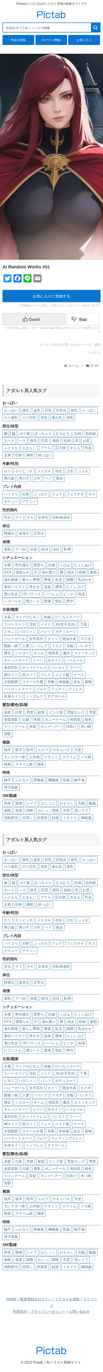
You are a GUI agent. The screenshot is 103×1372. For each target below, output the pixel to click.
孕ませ (34, 587)
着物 (88, 682)
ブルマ (41, 689)
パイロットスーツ (18, 689)
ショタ (83, 471)
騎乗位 (9, 533)
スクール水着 (32, 682)
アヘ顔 (20, 549)
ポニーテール (55, 719)
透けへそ (33, 601)
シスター (22, 653)
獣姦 (66, 780)
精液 (82, 572)
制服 (47, 617)
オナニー (11, 501)
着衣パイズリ (14, 587)
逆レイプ (81, 810)
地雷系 (53, 653)
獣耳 (30, 750)
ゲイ (18, 517)
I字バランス (31, 594)
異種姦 (39, 780)
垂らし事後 (31, 580)
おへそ (9, 441)
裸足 (7, 653)
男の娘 (9, 478)
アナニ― (29, 501)
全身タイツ (13, 696)
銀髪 (41, 712)
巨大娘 (60, 448)
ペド (48, 478)
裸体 (58, 587)
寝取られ (23, 572)
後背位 (24, 533)
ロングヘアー (51, 726)
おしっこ (48, 803)
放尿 (18, 810)
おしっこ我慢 (48, 810)
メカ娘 (85, 757)
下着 (83, 624)
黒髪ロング (76, 712)
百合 (7, 517)
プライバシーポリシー (48, 1312)
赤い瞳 (85, 726)
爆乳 (25, 410)
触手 (7, 780)
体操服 (64, 682)
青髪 (92, 712)
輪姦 (92, 803)
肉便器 (42, 818)
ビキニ (9, 632)
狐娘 (7, 764)
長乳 (44, 418)
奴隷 (55, 818)
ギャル (39, 653)
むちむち (63, 434)
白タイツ (55, 660)
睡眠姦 (86, 818)
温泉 (47, 587)
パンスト (58, 668)
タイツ (53, 639)
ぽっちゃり (43, 434)
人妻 (25, 646)
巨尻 (44, 441)
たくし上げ (75, 587)
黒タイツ (29, 675)
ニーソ (38, 660)
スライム (69, 757)
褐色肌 (75, 719)
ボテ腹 (25, 434)
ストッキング (84, 653)
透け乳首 (11, 594)
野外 (70, 601)
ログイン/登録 (51, 40)
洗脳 (81, 803)
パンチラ (85, 646)
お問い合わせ (79, 1312)
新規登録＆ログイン (36, 1299)
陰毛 (33, 441)
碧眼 (7, 734)
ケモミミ (51, 757)
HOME (11, 1299)
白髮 (25, 719)
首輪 (70, 646)
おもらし (67, 803)
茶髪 (32, 726)
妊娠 (51, 565)
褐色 (88, 719)
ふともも (11, 448)
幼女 (58, 471)
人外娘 (34, 757)
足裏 (7, 455)
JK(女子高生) (65, 624)
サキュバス (61, 750)
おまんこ (29, 448)
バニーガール (14, 639)
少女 (70, 471)
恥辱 (67, 549)
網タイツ (11, 675)
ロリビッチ (24, 471)
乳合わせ (85, 580)
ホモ (30, 517)
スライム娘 (24, 764)
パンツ (45, 632)
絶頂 (44, 549)
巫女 (77, 682)
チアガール (56, 696)
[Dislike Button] (83, 319)
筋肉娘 (91, 434)
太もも (75, 448)
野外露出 (22, 565)
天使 (77, 750)
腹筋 (56, 441)
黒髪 (30, 712)
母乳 (70, 418)
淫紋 (32, 624)
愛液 (47, 601)
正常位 (39, 533)
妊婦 (77, 434)
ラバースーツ (14, 624)
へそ (22, 441)
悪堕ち (39, 565)
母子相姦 (11, 787)
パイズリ (11, 494)
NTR (7, 572)
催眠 (7, 810)
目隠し (27, 818)
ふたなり (22, 780)
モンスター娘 (14, 757)
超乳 (37, 410)
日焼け (71, 726)
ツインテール (14, 726)
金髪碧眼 (11, 719)
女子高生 (36, 639)
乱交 (58, 580)
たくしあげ (83, 565)
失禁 (66, 810)
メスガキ (44, 471)
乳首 (88, 448)
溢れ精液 (11, 580)
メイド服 (62, 675)
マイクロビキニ (27, 617)
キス (91, 494)
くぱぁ (65, 565)
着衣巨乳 (11, 668)
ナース (79, 675)
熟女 (59, 478)
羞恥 (7, 549)
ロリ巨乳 (29, 418)
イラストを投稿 (67, 1299)
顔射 (25, 494)
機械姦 (53, 780)
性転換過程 (61, 517)
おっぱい (11, 410)
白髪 (18, 712)
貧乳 (74, 410)
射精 (93, 572)
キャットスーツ (16, 660)
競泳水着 (69, 639)
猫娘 (40, 764)
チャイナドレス (34, 668)
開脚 (70, 580)
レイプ (31, 803)
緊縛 (18, 803)
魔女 (66, 653)
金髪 (7, 712)
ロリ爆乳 (11, 418)
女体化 (43, 517)
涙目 (56, 549)
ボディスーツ (65, 632)
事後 (47, 580)
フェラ (57, 494)
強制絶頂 (11, 818)
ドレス (45, 675)
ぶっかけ (41, 494)
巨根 (18, 455)
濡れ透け (49, 572)
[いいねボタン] (34, 319)
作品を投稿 (18, 40)
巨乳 (48, 410)
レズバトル (13, 601)
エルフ (43, 750)
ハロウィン (27, 632)
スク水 (85, 639)
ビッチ (68, 594)
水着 (7, 617)
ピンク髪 (56, 712)
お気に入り (84, 40)
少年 (37, 478)
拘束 (7, 803)
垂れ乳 (57, 418)
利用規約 (20, 1312)
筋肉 (67, 441)
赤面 (33, 549)
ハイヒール (74, 660)
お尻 (86, 441)
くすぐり (70, 818)
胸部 (30, 455)
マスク (57, 646)
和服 (51, 682)
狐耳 (18, 750)
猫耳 (7, 750)
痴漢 (81, 594)
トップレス (34, 696)
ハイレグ (41, 646)
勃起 (58, 601)
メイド (45, 624)
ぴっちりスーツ (67, 617)
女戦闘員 (11, 682)
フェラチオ (75, 494)
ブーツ (74, 668)
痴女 (71, 572)
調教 (30, 810)
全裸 (7, 565)
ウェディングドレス (66, 689)
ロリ (7, 471)
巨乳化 (61, 410)
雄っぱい (45, 455)
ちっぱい (89, 410)
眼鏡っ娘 (11, 646)
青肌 (37, 719)
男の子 (24, 478)
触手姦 (79, 780)
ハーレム (52, 594)
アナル (45, 448)
